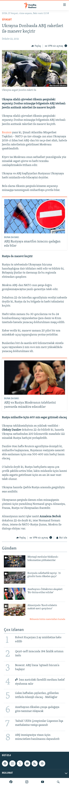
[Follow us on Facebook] (5, 763)
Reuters (6, 132)
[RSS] (35, 763)
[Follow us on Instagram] (12, 763)
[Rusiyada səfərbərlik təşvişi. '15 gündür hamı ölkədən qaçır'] (14, 578)
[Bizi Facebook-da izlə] (11, 782)
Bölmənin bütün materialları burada (47, 619)
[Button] (36, 46)
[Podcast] (42, 763)
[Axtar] (58, 782)
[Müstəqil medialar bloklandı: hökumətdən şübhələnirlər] (14, 561)
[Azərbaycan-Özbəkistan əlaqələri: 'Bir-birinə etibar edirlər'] (14, 594)
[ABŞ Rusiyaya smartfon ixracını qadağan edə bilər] (34, 216)
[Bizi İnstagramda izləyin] (27, 782)
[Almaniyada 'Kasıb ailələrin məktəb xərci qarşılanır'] (14, 610)
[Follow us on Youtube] (27, 763)
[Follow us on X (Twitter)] (20, 763)
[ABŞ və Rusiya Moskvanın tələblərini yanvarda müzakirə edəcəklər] (34, 377)
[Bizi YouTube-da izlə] (42, 782)
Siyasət (7, 19)
